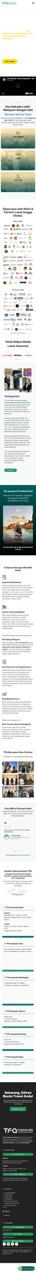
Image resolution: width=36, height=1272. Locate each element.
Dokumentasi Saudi (9, 1205)
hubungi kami (9, 56)
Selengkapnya (10, 470)
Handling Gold (8, 1195)
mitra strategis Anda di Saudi (18, 592)
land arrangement (22, 425)
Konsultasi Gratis (18, 1109)
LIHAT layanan (10, 61)
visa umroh (8, 427)
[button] (16, 359)
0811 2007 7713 (7, 1230)
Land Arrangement (9, 1192)
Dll (5, 1207)
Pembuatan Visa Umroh (11, 1201)
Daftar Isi (7, 1215)
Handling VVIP (8, 1199)
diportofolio (26, 855)
